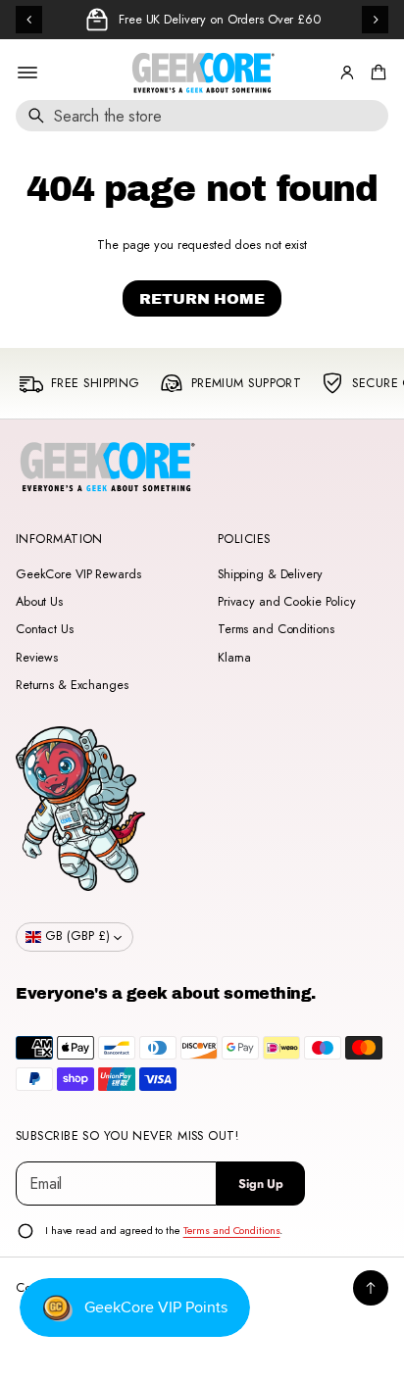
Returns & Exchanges (72, 685)
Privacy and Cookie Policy (287, 602)
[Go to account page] (347, 72)
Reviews (37, 657)
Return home (201, 298)
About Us (39, 602)
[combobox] (202, 115)
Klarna (234, 657)
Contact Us (45, 629)
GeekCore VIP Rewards (78, 574)
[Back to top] (370, 1288)
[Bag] (375, 72)
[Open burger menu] (27, 72)
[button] (375, 72)
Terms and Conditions (275, 629)
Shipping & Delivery (270, 574)
